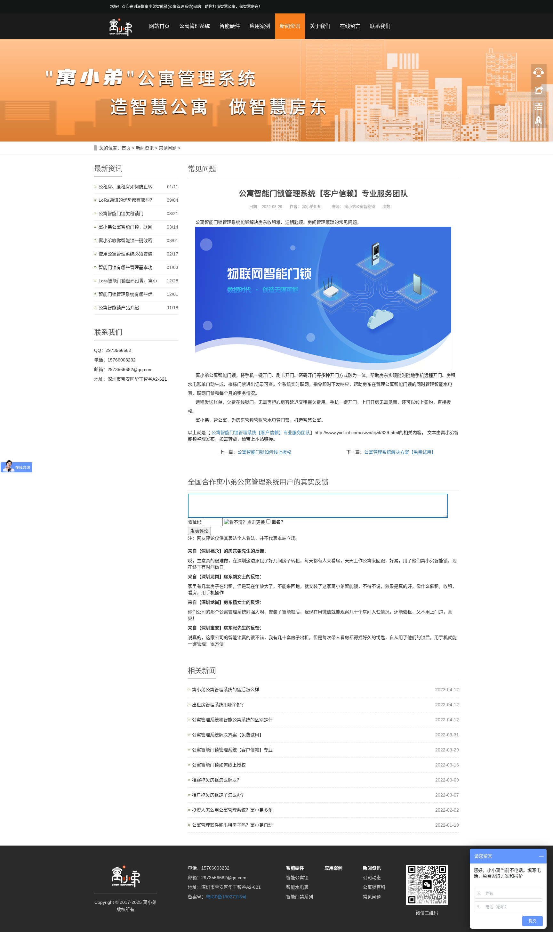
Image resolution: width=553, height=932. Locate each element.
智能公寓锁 (297, 877)
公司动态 (372, 877)
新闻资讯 (290, 26)
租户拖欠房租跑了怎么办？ (219, 795)
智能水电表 (297, 887)
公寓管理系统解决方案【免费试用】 (400, 452)
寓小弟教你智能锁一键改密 (125, 240)
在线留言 (350, 26)
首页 (126, 147)
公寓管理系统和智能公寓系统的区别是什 (232, 719)
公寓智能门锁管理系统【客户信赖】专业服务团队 (261, 432)
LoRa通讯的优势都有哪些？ (126, 200)
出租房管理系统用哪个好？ (219, 704)
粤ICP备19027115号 (226, 896)
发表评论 (199, 530)
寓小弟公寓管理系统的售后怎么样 (225, 689)
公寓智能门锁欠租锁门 (121, 213)
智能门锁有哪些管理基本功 (125, 267)
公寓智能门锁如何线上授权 (264, 452)
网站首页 (159, 26)
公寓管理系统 (194, 26)
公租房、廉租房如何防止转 (125, 186)
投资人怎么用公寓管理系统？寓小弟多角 (232, 810)
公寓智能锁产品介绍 (119, 307)
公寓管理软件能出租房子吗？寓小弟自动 (232, 825)
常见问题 (168, 147)
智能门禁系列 (299, 896)
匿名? (278, 521)
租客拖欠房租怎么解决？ (216, 779)
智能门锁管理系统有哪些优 (125, 294)
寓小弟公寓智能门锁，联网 (125, 227)
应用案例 (260, 26)
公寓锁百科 (374, 887)
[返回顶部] (539, 123)
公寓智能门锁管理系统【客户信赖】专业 (232, 749)
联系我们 (380, 26)
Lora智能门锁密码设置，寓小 (128, 280)
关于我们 (320, 26)
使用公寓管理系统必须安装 (125, 253)
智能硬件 (230, 26)
